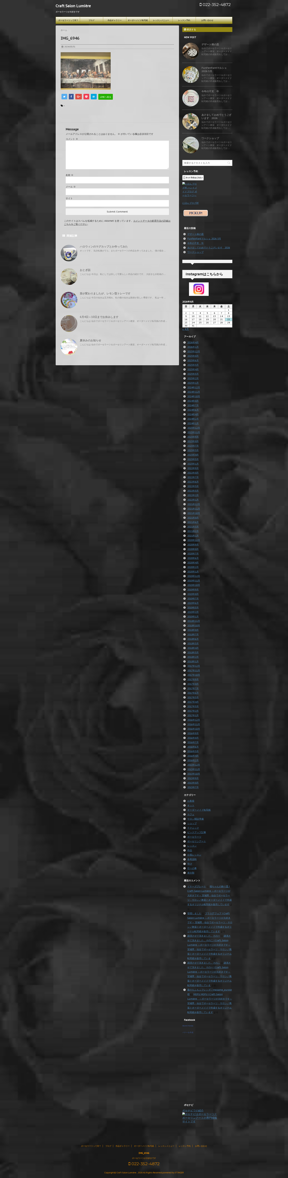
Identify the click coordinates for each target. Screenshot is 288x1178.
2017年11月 (193, 670)
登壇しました (194, 913)
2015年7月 (193, 787)
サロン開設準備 (195, 818)
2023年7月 (193, 445)
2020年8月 (193, 549)
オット (190, 805)
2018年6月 (193, 639)
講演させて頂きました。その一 (203, 935)
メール (71, 186)
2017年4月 (193, 701)
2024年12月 (193, 387)
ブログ (91, 20)
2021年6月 (193, 522)
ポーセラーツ (194, 836)
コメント (72, 138)
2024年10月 (193, 396)
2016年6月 (193, 746)
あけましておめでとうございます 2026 (217, 116)
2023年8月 (193, 441)
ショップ (192, 823)
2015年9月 (193, 778)
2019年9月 (193, 589)
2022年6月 (193, 481)
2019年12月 (193, 576)
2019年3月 (193, 607)
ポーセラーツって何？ (68, 20)
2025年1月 (193, 382)
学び (189, 863)
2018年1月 (193, 661)
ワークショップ (210, 138)
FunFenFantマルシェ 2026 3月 (204, 238)
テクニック (193, 827)
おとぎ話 (85, 270)
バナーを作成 (187, 1032)
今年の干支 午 (210, 91)
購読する (191, 29)
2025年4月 (193, 369)
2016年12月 (193, 719)
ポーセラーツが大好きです (144, 1158)
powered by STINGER (173, 1172)
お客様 (190, 800)
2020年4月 (193, 562)
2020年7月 (193, 553)
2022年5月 (193, 486)
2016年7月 (193, 742)
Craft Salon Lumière (73, 5)
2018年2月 (193, 656)
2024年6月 (193, 409)
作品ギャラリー (115, 20)
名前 (69, 175)
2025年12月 (193, 351)
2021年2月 (193, 531)
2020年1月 (193, 571)
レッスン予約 (184, 20)
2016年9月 (193, 733)
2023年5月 (193, 450)
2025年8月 (193, 355)
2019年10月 (193, 585)
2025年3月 (193, 373)
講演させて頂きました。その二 (203, 962)
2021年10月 (193, 513)
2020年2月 (193, 567)
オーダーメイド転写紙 (138, 20)
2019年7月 (193, 598)
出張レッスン (194, 854)
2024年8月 (193, 400)
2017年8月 (193, 683)
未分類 (190, 872)
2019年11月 (193, 580)
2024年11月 (193, 391)
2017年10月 (193, 674)
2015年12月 (193, 764)
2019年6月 (193, 603)
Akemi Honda (187, 1026)
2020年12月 (193, 540)
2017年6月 (193, 692)
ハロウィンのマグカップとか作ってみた (104, 246)
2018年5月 (193, 643)
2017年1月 (193, 715)
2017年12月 (193, 665)
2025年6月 (193, 360)
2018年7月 (193, 634)
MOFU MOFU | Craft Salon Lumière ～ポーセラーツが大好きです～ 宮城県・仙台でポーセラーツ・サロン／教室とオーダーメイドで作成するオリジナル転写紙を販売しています (209, 1003)
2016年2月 (193, 760)
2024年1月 (193, 423)
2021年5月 (193, 526)
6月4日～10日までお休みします (99, 317)
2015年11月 (193, 769)
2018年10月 (193, 625)
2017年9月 (193, 679)
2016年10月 (193, 728)
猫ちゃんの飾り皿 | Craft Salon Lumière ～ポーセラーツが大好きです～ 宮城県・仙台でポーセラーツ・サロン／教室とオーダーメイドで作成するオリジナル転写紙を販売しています (209, 895)
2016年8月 (193, 737)
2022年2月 (193, 495)
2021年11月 (193, 508)
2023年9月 (193, 436)
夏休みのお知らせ (90, 340)
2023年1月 (193, 463)
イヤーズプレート (196, 886)
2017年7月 (193, 688)
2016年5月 (193, 751)
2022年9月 (193, 468)
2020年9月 (193, 544)
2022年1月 (193, 499)
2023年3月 (193, 459)
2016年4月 (193, 755)
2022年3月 (193, 490)
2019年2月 (193, 612)
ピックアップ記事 (196, 832)
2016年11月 (193, 724)
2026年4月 (193, 342)
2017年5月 (193, 697)
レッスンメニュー (161, 20)
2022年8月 (193, 472)
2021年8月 (193, 517)
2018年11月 (193, 621)
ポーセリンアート (196, 841)
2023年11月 (193, 432)
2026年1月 (193, 346)
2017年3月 (193, 706)
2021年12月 (193, 504)
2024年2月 (193, 418)
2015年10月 (193, 773)
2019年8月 (193, 594)
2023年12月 (193, 427)
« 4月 (185, 329)
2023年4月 (193, 454)
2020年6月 (193, 558)
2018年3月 (193, 652)
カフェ (190, 814)
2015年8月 (193, 782)
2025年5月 (193, 364)
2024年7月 (193, 405)
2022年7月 (193, 477)
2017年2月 (193, 710)
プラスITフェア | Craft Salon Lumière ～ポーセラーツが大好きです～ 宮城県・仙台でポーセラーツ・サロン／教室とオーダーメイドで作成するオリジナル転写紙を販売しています (209, 922)
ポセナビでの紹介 (193, 1110)
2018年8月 (193, 630)
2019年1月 (193, 616)
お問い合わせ (207, 20)
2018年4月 (193, 647)
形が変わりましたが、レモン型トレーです (105, 293)
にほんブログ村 (190, 203)
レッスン (192, 845)
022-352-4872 (216, 4)
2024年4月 (193, 414)
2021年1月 (193, 535)
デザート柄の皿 (210, 44)
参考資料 (192, 859)
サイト (69, 198)
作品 (189, 850)
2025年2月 (193, 378)
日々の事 (192, 868)
